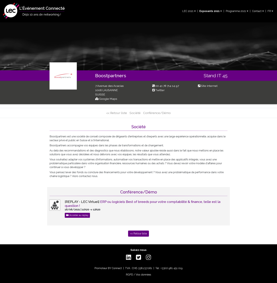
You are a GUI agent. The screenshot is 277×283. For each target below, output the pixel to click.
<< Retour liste (116, 113)
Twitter (160, 90)
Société (135, 113)
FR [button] (270, 11)
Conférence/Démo (157, 113)
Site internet (209, 85)
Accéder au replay (78, 215)
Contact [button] (257, 11)
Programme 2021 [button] (236, 11)
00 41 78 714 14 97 (167, 85)
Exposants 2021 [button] (209, 11)
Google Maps (108, 98)
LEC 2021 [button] (188, 11)
